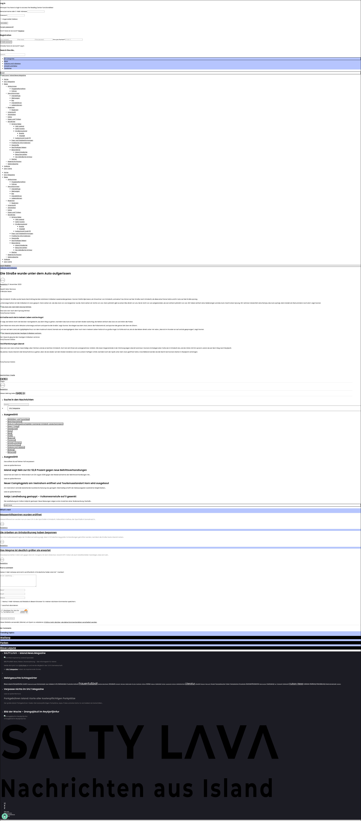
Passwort (3, 15)
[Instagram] (5, 803)
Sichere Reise (16, 124)
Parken (4, 642)
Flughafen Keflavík (72, 684)
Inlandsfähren (16, 103)
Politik (10, 436)
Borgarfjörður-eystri (20, 684)
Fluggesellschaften (18, 89)
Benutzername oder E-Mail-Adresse (13, 11)
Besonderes (15, 150)
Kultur (10, 117)
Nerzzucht (207, 684)
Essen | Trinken (13, 426)
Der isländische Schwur (23, 157)
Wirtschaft (12, 452)
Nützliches (11, 122)
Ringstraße (242, 684)
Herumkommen (13, 93)
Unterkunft (12, 112)
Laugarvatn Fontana (171, 684)
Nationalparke (13, 164)
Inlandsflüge (15, 96)
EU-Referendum (61, 684)
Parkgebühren (234, 684)
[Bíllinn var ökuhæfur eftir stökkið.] (15, 307)
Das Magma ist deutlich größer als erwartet (25, 550)
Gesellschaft (12, 429)
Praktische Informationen (20, 143)
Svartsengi (270, 684)
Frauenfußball (88, 683)
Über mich (6, 811)
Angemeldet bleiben (10, 19)
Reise (6, 84)
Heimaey (123, 684)
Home (6, 79)
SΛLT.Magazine (9, 82)
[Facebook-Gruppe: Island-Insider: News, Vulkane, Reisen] (4, 808)
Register (21, 31)
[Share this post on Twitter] (3, 379)
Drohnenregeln (41, 684)
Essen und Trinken (14, 119)
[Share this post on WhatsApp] (22, 393)
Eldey (47, 684)
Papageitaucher (220, 684)
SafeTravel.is (20, 129)
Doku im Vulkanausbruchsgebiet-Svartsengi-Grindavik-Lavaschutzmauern (35, 424)
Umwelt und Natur (10, 66)
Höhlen (148, 684)
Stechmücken (262, 684)
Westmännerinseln (331, 684)
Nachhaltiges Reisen (18, 147)
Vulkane (7, 166)
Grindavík (117, 684)
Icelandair (158, 684)
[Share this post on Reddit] (5, 379)
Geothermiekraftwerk (103, 684)
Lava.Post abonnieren (10, 605)
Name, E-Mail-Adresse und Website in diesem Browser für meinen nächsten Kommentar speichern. (39, 601)
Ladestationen (16, 105)
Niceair (213, 684)
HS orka (134, 684)
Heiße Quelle (128, 684)
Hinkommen (12, 86)
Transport (279, 684)
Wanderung (320, 684)
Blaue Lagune (8, 647)
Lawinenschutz (180, 684)
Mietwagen (15, 98)
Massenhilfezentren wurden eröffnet (21, 514)
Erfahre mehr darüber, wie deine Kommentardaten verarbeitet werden (70, 622)
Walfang (11, 450)
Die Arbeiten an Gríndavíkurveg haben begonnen (28, 532)
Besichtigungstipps (15, 421)
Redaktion (4, 284)
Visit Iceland (19, 126)
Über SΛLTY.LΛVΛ (8, 813)
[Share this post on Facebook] (1, 379)
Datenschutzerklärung (9, 814)
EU (55, 684)
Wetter (14, 159)
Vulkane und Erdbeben (12, 64)
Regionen (11, 107)
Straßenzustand (21, 131)
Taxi (275, 684)
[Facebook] (4, 806)
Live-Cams (8, 169)
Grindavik (112, 684)
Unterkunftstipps (14, 445)
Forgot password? (7, 27)
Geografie (15, 145)
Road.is (21, 133)
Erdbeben (51, 684)
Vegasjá (22, 136)
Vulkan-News (296, 683)
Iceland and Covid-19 (23, 138)
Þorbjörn (339, 684)
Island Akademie (21, 152)
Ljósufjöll (197, 684)
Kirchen (163, 684)
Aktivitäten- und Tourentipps (18, 419)
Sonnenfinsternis (252, 684)
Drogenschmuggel (32, 684)
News (6, 61)
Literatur (190, 683)
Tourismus (7, 68)
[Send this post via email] (7, 379)
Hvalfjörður (139, 684)
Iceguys (153, 684)
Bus (12, 100)
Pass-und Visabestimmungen (22, 140)
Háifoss (144, 684)
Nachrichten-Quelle (7, 375)
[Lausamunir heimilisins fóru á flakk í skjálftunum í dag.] (20, 333)
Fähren (14, 91)
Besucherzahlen (21, 154)
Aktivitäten (12, 114)
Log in (2, 266)
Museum (203, 684)
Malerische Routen (14, 161)
